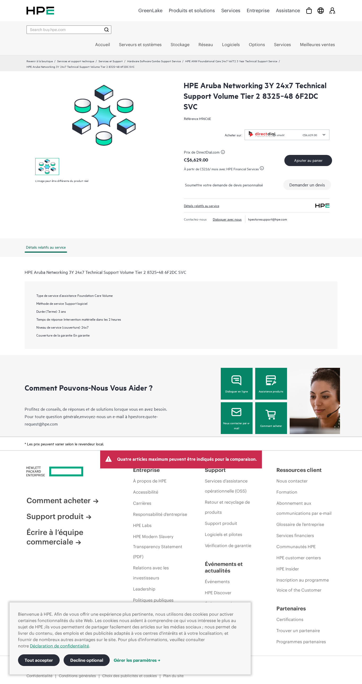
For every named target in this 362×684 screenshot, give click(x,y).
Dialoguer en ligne (236, 391)
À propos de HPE (149, 481)
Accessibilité (145, 492)
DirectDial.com (207, 151)
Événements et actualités (224, 567)
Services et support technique (75, 61)
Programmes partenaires (301, 641)
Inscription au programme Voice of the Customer (302, 585)
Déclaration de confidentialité (59, 646)
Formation (286, 492)
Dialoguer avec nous (227, 219)
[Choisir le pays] (320, 10)
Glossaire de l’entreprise (300, 524)
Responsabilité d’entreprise (160, 514)
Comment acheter (271, 425)
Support (215, 470)
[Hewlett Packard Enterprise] (40, 10)
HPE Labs (142, 525)
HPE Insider (287, 568)
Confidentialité (39, 675)
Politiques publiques (153, 600)
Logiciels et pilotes (223, 534)
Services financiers (295, 535)
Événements (217, 581)
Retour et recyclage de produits (227, 507)
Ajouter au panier (308, 160)
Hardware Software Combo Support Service (154, 61)
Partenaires (291, 608)
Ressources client (299, 470)
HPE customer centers (298, 557)
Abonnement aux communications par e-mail (304, 508)
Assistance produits (271, 391)
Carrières (142, 503)
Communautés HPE (296, 546)
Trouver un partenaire (298, 630)
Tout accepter (39, 660)
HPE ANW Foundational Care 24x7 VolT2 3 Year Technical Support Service (231, 61)
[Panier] (309, 10)
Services (230, 10)
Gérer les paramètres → (137, 660)
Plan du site (173, 675)
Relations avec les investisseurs (151, 572)
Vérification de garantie (228, 545)
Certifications (289, 619)
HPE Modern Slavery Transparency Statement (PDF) (157, 546)
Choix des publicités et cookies (129, 675)
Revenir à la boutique (40, 61)
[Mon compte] (332, 10)
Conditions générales (77, 675)
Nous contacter (292, 481)
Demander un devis (307, 184)
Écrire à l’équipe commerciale (55, 537)
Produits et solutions (192, 10)
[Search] (106, 29)
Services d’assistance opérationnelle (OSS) (226, 486)
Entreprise (258, 10)
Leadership (144, 589)
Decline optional (86, 660)
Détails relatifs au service (201, 205)
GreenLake (150, 10)
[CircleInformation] (224, 153)
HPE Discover (218, 592)
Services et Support (111, 61)
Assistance (288, 10)
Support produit (55, 516)
